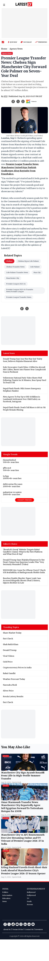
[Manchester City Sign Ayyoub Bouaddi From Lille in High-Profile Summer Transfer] (24, 770)
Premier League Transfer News (18, 297)
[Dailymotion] (13, 924)
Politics (5, 892)
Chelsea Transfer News (15, 267)
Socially (27, 42)
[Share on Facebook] (22, 308)
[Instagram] (21, 924)
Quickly (13, 42)
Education (6, 898)
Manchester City (12, 278)
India (5, 889)
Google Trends (10, 454)
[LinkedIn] (25, 924)
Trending (42, 42)
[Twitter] (9, 924)
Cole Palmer (35, 267)
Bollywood (31, 892)
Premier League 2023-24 (16, 284)
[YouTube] (17, 924)
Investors (39, 929)
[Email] (33, 924)
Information (7, 895)
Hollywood (31, 895)
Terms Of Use (17, 929)
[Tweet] (27, 308)
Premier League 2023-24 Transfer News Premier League (19, 290)
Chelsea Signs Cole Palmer (28, 261)
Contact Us (29, 929)
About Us (6, 929)
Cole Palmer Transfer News (17, 272)
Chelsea (9, 261)
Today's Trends (24, 500)
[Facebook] (5, 924)
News (4, 901)
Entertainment (36, 889)
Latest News (9, 353)
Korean (30, 904)
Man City (37, 272)
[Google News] (29, 924)
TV (28, 898)
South (29, 901)
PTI (5, 96)
